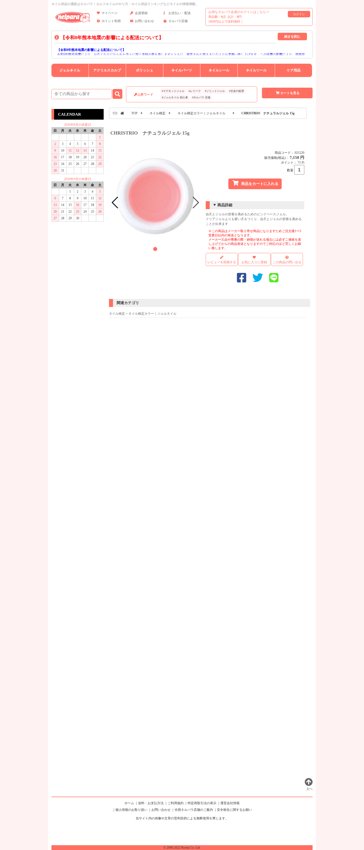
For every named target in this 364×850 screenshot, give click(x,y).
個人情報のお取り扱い (131, 810)
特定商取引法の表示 (202, 803)
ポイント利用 (111, 21)
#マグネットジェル (173, 91)
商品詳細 (224, 205)
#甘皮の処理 (236, 91)
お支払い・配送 (179, 13)
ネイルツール (256, 70)
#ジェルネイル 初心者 (175, 97)
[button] (155, 249)
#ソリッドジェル (215, 91)
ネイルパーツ (181, 70)
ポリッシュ (144, 70)
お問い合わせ (144, 21)
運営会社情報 (230, 803)
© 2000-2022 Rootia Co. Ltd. (182, 847)
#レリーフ (195, 91)
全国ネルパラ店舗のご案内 (194, 810)
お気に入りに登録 (254, 262)
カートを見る (290, 93)
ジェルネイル (69, 70)
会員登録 (141, 13)
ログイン (299, 14)
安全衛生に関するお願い (234, 810)
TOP (134, 113)
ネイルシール (219, 70)
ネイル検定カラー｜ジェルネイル (201, 113)
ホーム (129, 803)
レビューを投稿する (221, 262)
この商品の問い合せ (287, 262)
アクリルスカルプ (107, 70)
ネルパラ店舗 (178, 21)
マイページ (110, 13)
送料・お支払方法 (151, 803)
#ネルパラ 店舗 (201, 97)
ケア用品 (294, 70)
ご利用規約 (176, 803)
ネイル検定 (157, 113)
